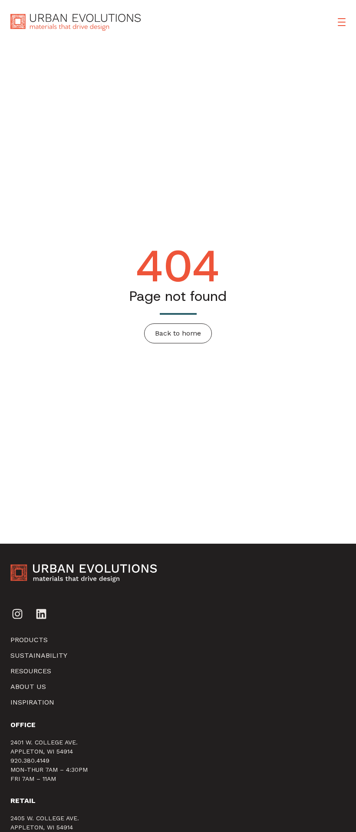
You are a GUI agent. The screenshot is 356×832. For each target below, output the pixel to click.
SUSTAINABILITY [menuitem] (38, 655)
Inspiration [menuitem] (32, 702)
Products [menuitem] (29, 640)
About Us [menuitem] (28, 686)
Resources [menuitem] (30, 671)
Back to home (178, 333)
